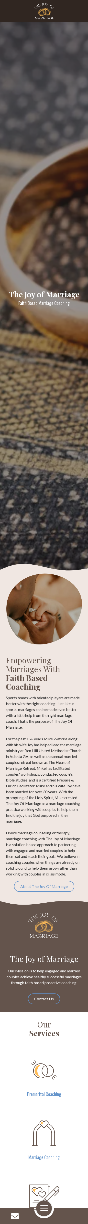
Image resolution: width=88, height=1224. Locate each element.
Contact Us (15, 1216)
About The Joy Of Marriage (44, 886)
